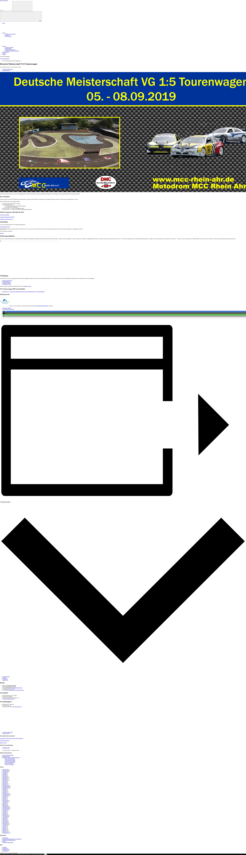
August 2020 (5, 801)
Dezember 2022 (6, 785)
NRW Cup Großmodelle (10, 762)
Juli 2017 (4, 826)
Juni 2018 (5, 817)
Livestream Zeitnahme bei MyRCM (7, 217)
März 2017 (5, 830)
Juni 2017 (5, 827)
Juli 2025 (4, 773)
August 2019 (5, 809)
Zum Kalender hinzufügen (5, 502)
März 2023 (5, 784)
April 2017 (5, 829)
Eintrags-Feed (5, 848)
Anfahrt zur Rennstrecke (10, 49)
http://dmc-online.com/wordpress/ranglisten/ (15, 690)
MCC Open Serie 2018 (10, 758)
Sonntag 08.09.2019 (7, 284)
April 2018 (5, 820)
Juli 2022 (4, 789)
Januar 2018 (5, 822)
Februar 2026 (5, 769)
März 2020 (5, 805)
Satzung (4, 841)
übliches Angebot (27, 286)
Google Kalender (6, 676)
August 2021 (5, 796)
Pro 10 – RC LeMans (9, 764)
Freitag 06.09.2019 (6, 281)
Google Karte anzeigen (17, 706)
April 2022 (5, 791)
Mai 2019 (4, 813)
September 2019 (6, 808)
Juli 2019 (4, 811)
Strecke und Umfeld (9, 47)
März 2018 (5, 821)
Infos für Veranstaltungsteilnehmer (12, 50)
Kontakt (4, 54)
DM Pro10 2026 (6, 747)
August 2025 (5, 771)
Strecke (4, 46)
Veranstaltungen (6, 52)
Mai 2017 (4, 828)
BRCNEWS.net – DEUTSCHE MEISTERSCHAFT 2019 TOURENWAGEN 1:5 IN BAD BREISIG (24, 291)
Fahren (4, 53)
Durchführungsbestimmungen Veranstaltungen (12, 839)
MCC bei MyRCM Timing (8, 755)
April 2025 (5, 776)
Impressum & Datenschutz (8, 842)
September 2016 (6, 832)
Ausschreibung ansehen (5, 226)
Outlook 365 (5, 678)
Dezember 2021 (6, 793)
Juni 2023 (5, 781)
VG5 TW (12, 688)
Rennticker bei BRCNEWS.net (6, 219)
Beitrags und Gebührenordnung (9, 840)
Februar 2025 (5, 777)
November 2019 (6, 807)
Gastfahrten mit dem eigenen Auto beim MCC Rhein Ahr (11, 738)
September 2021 (6, 794)
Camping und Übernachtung (8, 309)
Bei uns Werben (8, 36)
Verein (4, 32)
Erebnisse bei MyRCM (4, 214)
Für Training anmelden (4, 740)
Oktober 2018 (5, 815)
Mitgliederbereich (6, 756)
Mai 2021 (4, 799)
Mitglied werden (3, 742)
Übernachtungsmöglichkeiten (42, 305)
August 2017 (5, 824)
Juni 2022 (5, 790)
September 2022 (6, 788)
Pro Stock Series (6, 70)
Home (4, 23)
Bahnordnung (5, 837)
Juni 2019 (5, 812)
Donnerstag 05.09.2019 (7, 280)
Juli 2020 (4, 802)
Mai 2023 (4, 782)
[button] (5, 311)
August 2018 (5, 816)
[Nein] (47, 854)
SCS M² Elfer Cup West (10, 761)
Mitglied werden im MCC (10, 34)
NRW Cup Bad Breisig (8, 69)
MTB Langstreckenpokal (10, 759)
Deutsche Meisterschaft (17, 687)
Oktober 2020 (5, 800)
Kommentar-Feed (6, 849)
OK (45, 854)
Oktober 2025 (5, 770)
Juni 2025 (5, 774)
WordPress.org (6, 850)
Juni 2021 (5, 798)
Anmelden (5, 847)
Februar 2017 (5, 831)
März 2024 (5, 778)
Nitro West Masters (9, 763)
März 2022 (5, 792)
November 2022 (6, 786)
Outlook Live (5, 680)
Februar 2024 (5, 779)
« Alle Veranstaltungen (4, 58)
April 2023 (5, 783)
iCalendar (4, 677)
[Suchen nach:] (6, 10)
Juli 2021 (4, 797)
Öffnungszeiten (8, 48)
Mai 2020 (4, 804)
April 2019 (5, 814)
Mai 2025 (4, 775)
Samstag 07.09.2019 (7, 282)
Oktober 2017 (5, 823)
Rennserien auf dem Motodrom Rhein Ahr (11, 757)
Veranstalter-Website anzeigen (9, 698)
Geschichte (7, 35)
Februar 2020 (5, 806)
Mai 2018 (4, 819)
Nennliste (2, 233)
